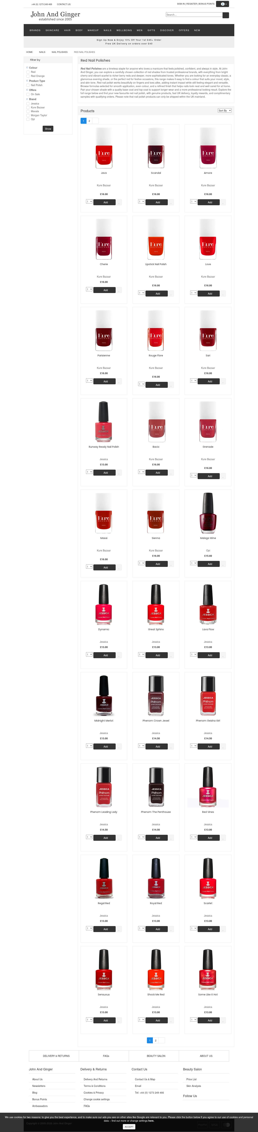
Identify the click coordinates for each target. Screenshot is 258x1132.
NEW (197, 30)
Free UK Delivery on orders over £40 (129, 43)
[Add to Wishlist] (119, 202)
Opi (33, 119)
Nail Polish (36, 85)
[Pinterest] (217, 1104)
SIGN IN (181, 3)
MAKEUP (93, 30)
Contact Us (64, 4)
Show (48, 128)
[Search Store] (226, 15)
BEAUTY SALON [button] (155, 1056)
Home (29, 51)
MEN (140, 30)
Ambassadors (40, 1106)
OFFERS (184, 30)
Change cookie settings (97, 1099)
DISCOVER (167, 30)
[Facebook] (188, 1104)
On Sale (35, 94)
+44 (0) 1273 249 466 (41, 4)
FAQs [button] (105, 1056)
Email (138, 1086)
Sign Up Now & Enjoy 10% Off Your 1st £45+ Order (129, 39)
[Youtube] (195, 1104)
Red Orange (38, 76)
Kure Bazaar (38, 107)
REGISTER (191, 3)
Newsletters (38, 1086)
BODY (79, 30)
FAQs (87, 1106)
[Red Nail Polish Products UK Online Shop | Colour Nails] (55, 15)
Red (33, 72)
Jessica (35, 103)
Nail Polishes (60, 51)
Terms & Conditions (94, 1086)
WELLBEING (124, 30)
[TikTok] (224, 1104)
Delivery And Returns (95, 1079)
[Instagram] (209, 1104)
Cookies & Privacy (94, 1092)
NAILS (108, 30)
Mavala (35, 111)
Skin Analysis (193, 1086)
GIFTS (151, 30)
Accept (129, 1126)
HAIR (67, 30)
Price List (191, 1079)
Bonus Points (206, 3)
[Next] (95, 121)
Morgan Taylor (39, 115)
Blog (34, 1092)
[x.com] (202, 1104)
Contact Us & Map (145, 1079)
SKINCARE (52, 30)
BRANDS (35, 30)
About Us (37, 1079)
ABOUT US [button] (205, 1056)
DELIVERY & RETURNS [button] (56, 1056)
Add (105, 202)
